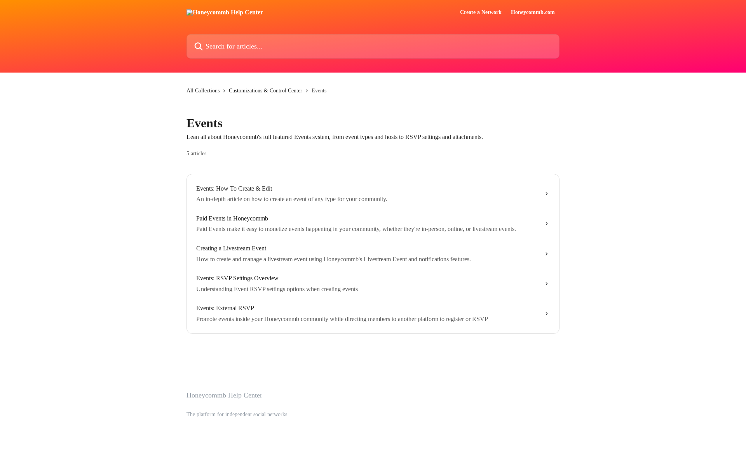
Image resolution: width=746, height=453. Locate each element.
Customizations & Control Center (265, 91)
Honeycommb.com (533, 12)
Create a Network (481, 12)
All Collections (203, 91)
